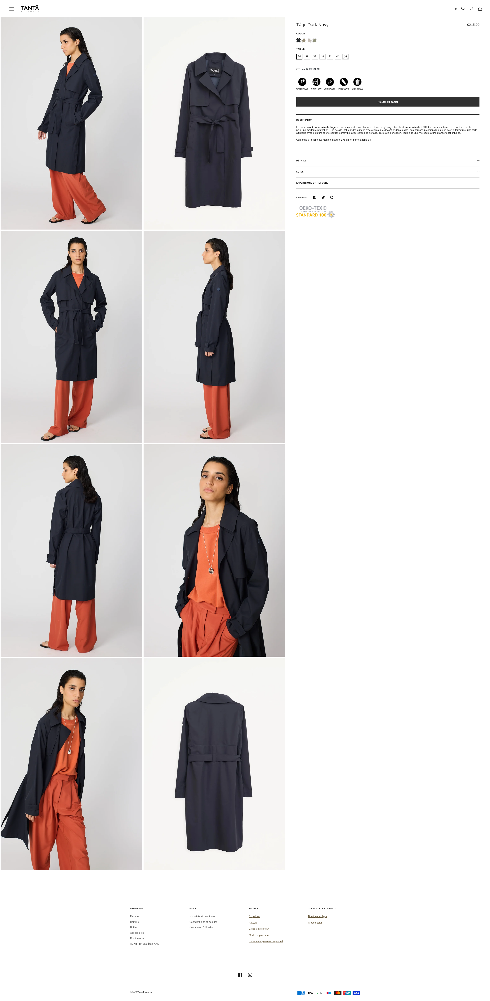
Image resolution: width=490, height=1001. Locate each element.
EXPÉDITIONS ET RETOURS (312, 183)
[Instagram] (250, 975)
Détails (301, 161)
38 (314, 56)
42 (330, 56)
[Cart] (480, 8)
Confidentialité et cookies (203, 921)
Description (304, 120)
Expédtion (254, 916)
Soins (300, 172)
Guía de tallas (311, 68)
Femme (134, 916)
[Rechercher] (463, 8)
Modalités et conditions (202, 916)
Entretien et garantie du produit (266, 941)
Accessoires (137, 932)
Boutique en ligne (317, 916)
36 (307, 56)
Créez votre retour (259, 928)
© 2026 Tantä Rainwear (141, 992)
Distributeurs (137, 938)
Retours (253, 922)
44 (337, 56)
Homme (134, 921)
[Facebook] (240, 975)
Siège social (315, 922)
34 (299, 56)
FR (455, 8)
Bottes (133, 927)
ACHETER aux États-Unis (144, 943)
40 (322, 56)
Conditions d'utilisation (201, 927)
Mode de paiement (259, 935)
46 (345, 56)
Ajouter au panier (388, 101)
